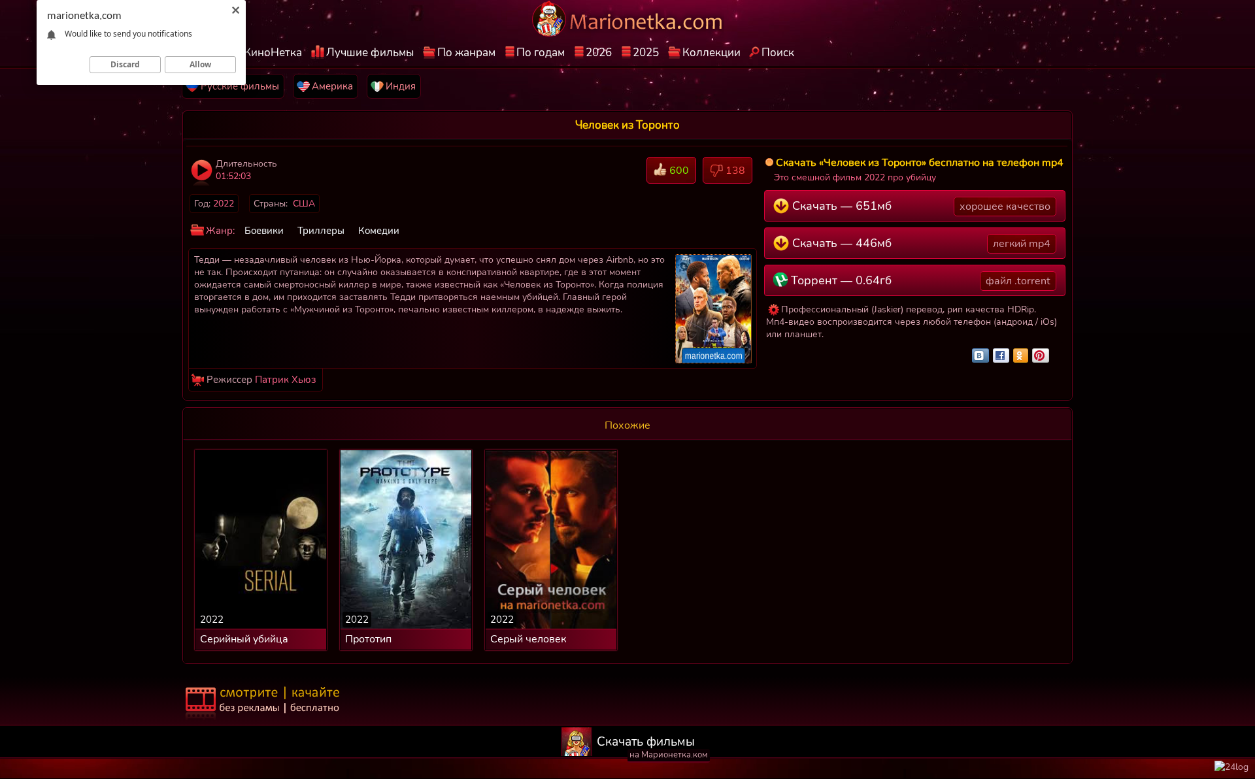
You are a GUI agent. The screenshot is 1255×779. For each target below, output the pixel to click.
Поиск (777, 52)
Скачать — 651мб (919, 206)
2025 (646, 52)
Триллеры (320, 230)
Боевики (264, 230)
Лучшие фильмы (370, 52)
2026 (599, 52)
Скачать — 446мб (919, 243)
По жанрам (466, 52)
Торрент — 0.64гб (919, 280)
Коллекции (711, 52)
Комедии (378, 230)
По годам (540, 52)
